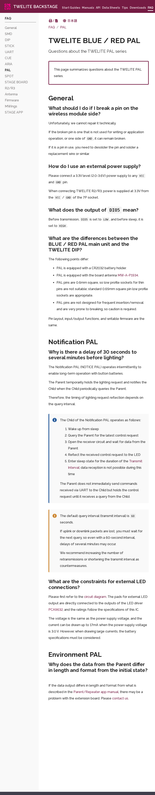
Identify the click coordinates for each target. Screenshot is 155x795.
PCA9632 (55, 610)
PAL (63, 27)
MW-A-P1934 (128, 275)
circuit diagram (95, 597)
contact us (120, 698)
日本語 (72, 21)
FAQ (51, 27)
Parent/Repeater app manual (95, 692)
